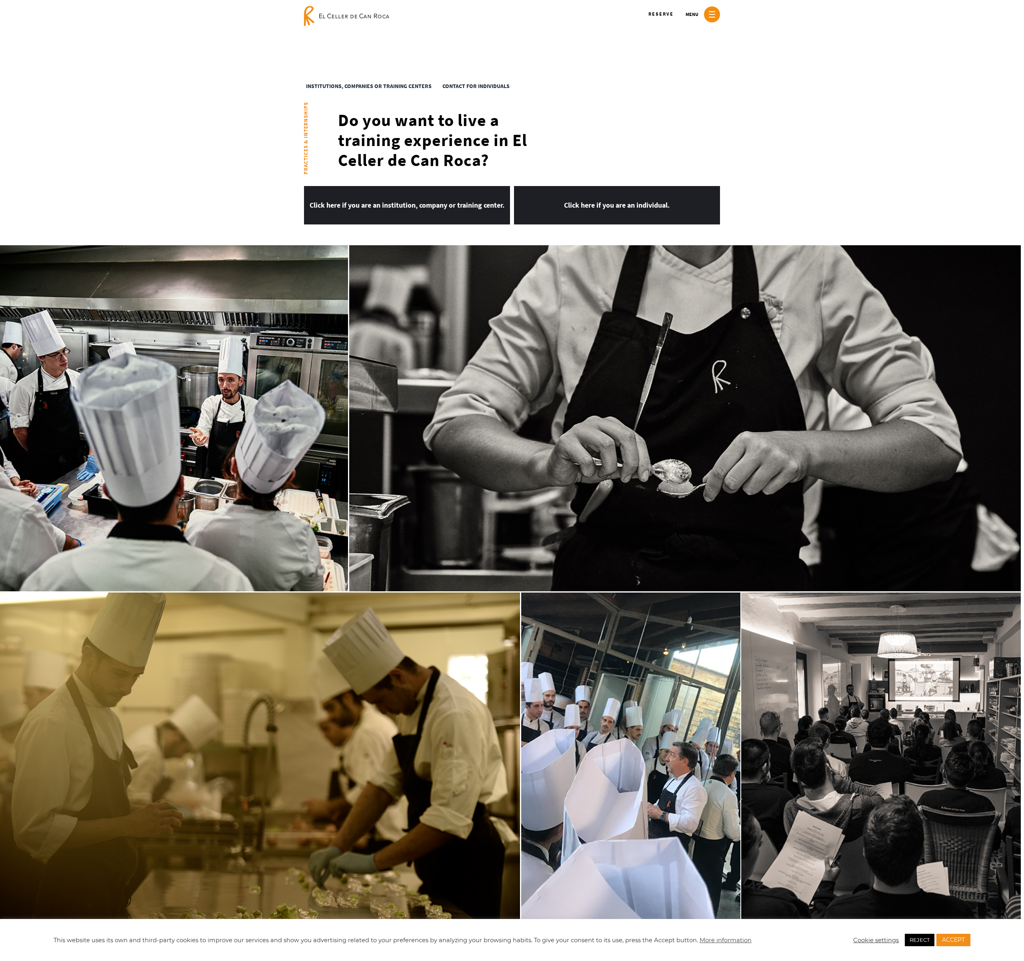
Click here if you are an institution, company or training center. (407, 205)
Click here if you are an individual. (617, 205)
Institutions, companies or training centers (369, 86)
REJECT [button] (920, 940)
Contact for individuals (476, 86)
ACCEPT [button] (953, 939)
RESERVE (661, 14)
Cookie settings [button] (876, 940)
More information (726, 940)
